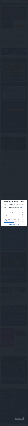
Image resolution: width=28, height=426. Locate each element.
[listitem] (14, 210)
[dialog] (14, 213)
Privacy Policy (17, 224)
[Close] (25, 201)
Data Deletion (10, 224)
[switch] (22, 212)
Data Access (14, 224)
